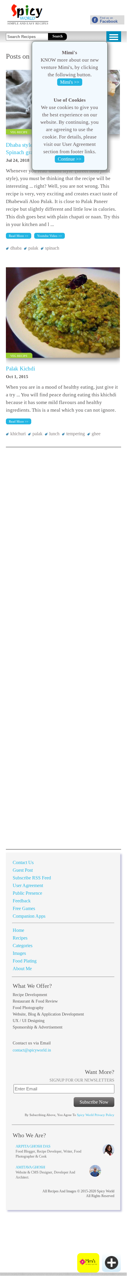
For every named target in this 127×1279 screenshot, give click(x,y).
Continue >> (69, 158)
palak (33, 247)
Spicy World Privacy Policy (95, 1115)
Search (57, 36)
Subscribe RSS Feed (32, 877)
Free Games (24, 908)
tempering (75, 433)
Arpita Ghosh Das (33, 1146)
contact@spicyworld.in (32, 1050)
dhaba (16, 247)
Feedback (22, 900)
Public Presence (27, 893)
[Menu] (113, 36)
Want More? (99, 1072)
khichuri (18, 433)
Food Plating (25, 960)
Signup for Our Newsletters (82, 1080)
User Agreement (28, 885)
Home (18, 930)
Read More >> (18, 236)
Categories (22, 945)
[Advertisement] (55, 18)
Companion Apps (29, 916)
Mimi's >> (69, 82)
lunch (54, 433)
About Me (23, 968)
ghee (96, 433)
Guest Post (23, 870)
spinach (52, 247)
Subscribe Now (94, 1102)
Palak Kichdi (20, 368)
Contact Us (23, 862)
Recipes (20, 937)
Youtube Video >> (49, 236)
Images (19, 953)
